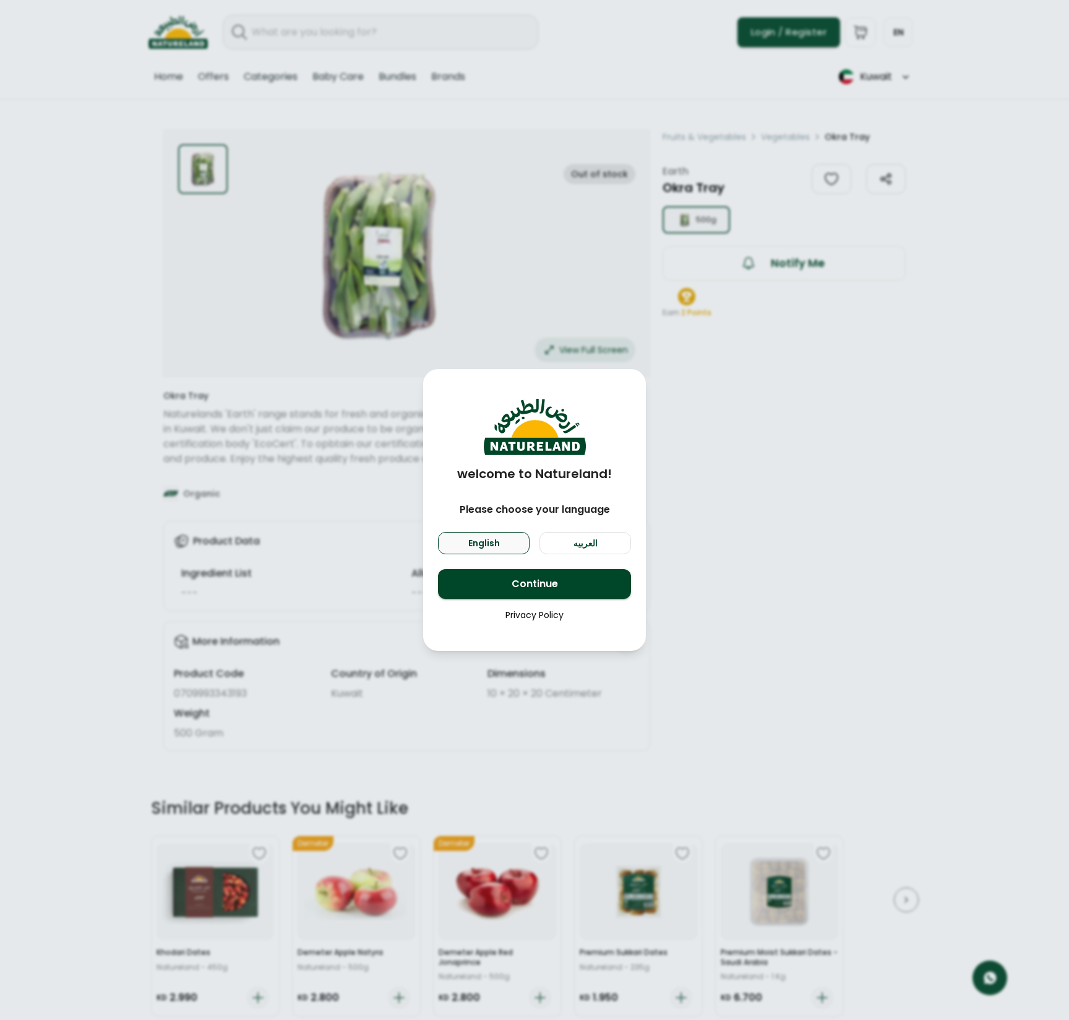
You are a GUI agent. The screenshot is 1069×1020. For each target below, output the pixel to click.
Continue (535, 584)
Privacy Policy (534, 615)
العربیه (585, 543)
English (484, 543)
